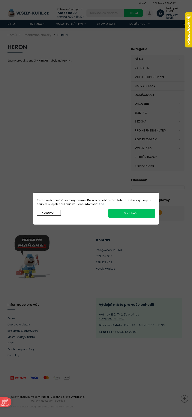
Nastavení (48, 212)
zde (101, 204)
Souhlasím (131, 213)
